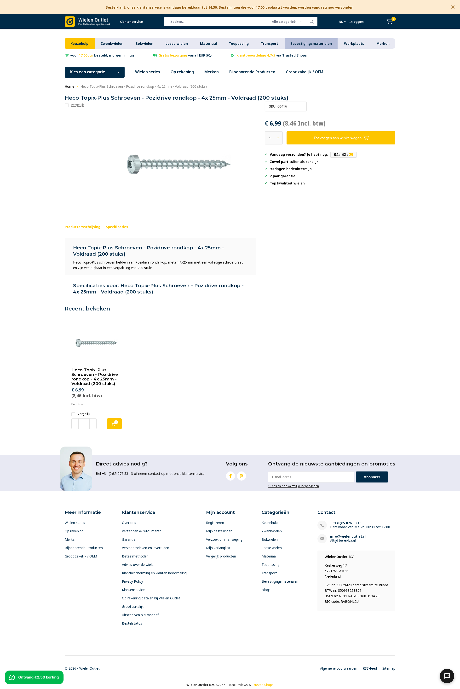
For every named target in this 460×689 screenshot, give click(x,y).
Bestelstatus (132, 623)
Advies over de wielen (138, 564)
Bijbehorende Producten (252, 72)
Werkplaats (354, 43)
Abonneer (372, 477)
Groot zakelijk (133, 606)
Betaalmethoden (135, 556)
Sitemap (388, 668)
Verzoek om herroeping (224, 539)
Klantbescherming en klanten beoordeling (154, 573)
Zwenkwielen (112, 43)
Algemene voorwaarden (338, 668)
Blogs (266, 589)
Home (69, 86)
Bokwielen (144, 43)
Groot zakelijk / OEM (304, 72)
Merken (383, 43)
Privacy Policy (132, 581)
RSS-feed (370, 668)
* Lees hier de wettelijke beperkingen (293, 486)
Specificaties (117, 226)
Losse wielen (177, 43)
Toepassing (239, 43)
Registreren (215, 522)
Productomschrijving (82, 226)
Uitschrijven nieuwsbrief (140, 615)
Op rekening (182, 72)
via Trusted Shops (271, 55)
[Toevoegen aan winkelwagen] (114, 423)
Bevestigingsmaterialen (311, 43)
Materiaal (208, 43)
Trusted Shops (263, 685)
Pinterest (241, 476)
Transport (269, 43)
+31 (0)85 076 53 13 (345, 523)
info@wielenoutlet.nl (348, 536)
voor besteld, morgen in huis (102, 55)
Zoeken (311, 21)
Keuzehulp (79, 43)
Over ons (129, 522)
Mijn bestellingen (219, 531)
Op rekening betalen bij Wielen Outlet (151, 598)
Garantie (128, 539)
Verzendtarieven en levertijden (145, 547)
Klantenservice (131, 21)
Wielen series (147, 72)
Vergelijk (84, 414)
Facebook (230, 476)
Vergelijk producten (221, 556)
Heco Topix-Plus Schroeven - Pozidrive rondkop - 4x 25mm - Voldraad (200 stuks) (94, 376)
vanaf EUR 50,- (186, 55)
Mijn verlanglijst (218, 547)
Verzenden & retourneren (141, 531)
